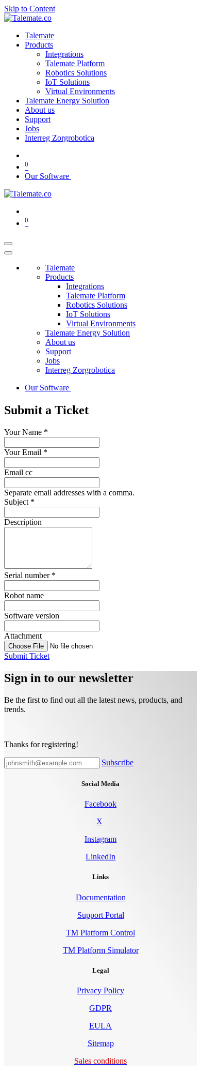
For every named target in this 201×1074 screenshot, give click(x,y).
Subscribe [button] (117, 762)
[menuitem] (39, 35)
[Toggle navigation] (8, 243)
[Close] (8, 252)
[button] (26, 656)
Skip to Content (29, 8)
